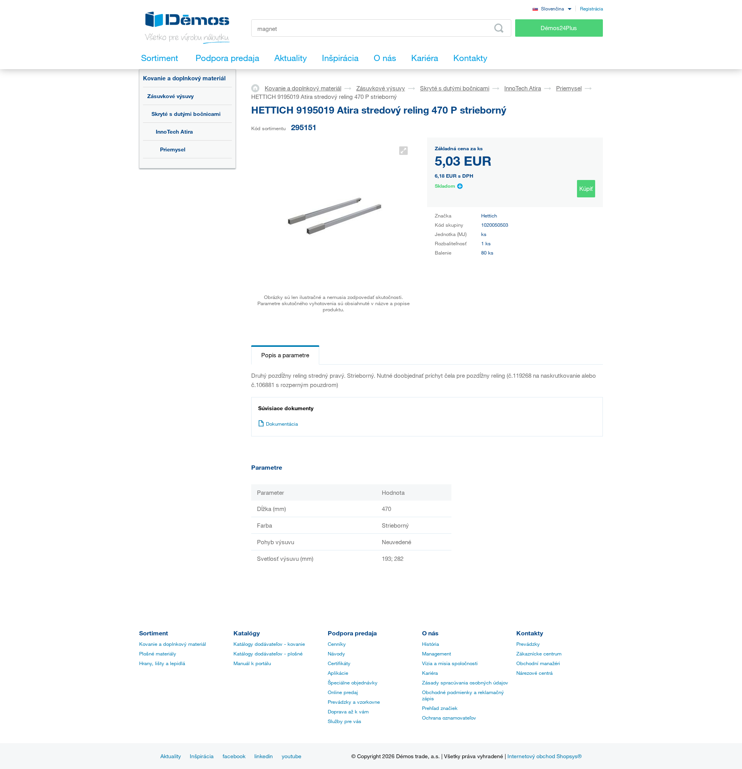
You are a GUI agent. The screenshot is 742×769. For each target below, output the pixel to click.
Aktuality (170, 756)
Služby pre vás (344, 721)
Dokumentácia (282, 424)
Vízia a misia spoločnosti (450, 663)
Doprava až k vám (348, 711)
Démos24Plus (559, 27)
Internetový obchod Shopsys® (544, 756)
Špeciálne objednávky (353, 682)
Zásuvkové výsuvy (170, 96)
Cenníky (337, 644)
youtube (291, 756)
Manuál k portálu (252, 663)
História (430, 644)
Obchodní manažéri (538, 663)
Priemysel (173, 149)
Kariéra (430, 673)
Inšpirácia (202, 756)
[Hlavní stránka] (258, 88)
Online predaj (343, 692)
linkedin (263, 756)
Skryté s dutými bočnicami (186, 113)
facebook (234, 756)
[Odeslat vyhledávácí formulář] (498, 28)
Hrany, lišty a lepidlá (162, 663)
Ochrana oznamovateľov (449, 718)
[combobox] (551, 8)
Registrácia (591, 8)
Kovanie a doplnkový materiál (184, 78)
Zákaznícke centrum (539, 653)
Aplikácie (338, 673)
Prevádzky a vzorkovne (354, 702)
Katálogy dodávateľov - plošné (268, 653)
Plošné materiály (157, 653)
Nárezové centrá (534, 673)
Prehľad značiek (440, 708)
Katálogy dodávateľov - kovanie (269, 644)
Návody (336, 653)
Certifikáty (339, 663)
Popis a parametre (285, 354)
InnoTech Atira (174, 131)
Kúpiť (586, 188)
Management (436, 653)
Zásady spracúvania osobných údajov (465, 682)
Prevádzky (528, 644)
